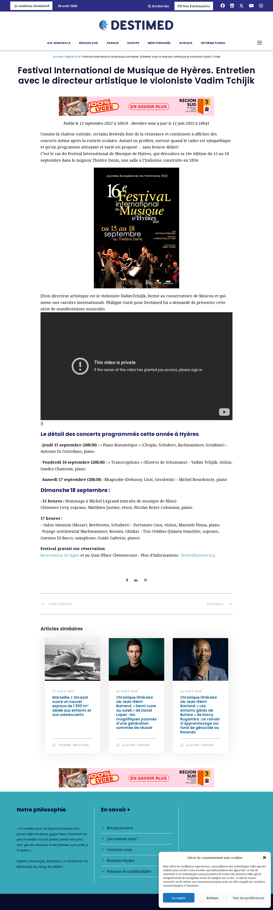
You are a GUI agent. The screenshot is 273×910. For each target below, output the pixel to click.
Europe (133, 43)
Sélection (81, 746)
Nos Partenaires (196, 6)
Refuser (212, 898)
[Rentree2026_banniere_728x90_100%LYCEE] (136, 779)
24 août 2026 (191, 693)
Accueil (57, 56)
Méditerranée (159, 43)
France (113, 43)
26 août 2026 (127, 693)
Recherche (160, 6)
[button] (264, 857)
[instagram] (261, 6)
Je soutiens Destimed (32, 6)
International (213, 43)
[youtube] (251, 6)
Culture (64, 746)
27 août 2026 (63, 693)
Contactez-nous (119, 849)
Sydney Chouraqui (31, 861)
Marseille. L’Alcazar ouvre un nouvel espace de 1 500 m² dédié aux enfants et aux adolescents (71, 708)
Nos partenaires (120, 828)
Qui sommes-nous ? (122, 838)
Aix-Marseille (59, 43)
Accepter (179, 898)
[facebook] (223, 6)
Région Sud (88, 43)
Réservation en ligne (60, 557)
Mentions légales (120, 860)
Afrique (186, 43)
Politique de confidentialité (129, 871)
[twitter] (241, 6)
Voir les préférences (248, 898)
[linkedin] (232, 6)
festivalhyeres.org (198, 557)
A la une (128, 746)
